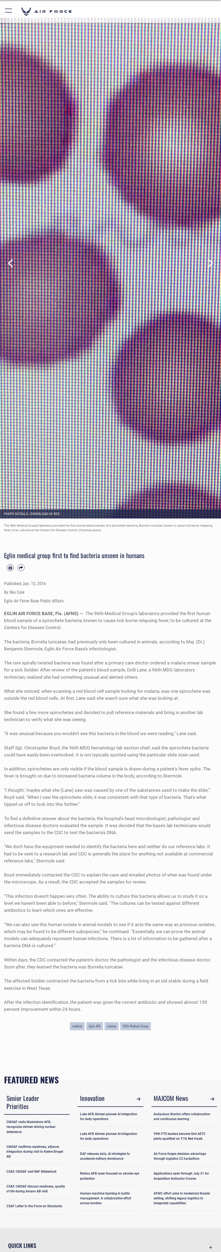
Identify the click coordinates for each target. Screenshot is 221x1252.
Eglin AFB (95, 1026)
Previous (11, 263)
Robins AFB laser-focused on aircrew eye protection (109, 1176)
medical (77, 1026)
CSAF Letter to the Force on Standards (34, 1206)
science (111, 1026)
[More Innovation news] (138, 1099)
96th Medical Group (136, 1026)
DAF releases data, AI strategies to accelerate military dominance (105, 1156)
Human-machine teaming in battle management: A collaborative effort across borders (105, 1198)
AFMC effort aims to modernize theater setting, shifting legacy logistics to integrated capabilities (182, 1198)
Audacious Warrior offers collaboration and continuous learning (182, 1116)
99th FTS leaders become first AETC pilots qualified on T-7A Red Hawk (180, 1136)
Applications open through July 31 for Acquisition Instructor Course (181, 1176)
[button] (9, 11)
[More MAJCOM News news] (212, 1099)
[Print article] (10, 567)
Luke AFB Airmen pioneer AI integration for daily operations (108, 1116)
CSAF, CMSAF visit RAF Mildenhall (31, 1171)
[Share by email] (21, 567)
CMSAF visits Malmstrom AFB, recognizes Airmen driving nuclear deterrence (31, 1127)
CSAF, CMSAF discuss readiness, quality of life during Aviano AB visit (35, 1189)
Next (210, 263)
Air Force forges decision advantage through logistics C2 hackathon (180, 1156)
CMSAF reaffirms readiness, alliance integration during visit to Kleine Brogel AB (34, 1152)
